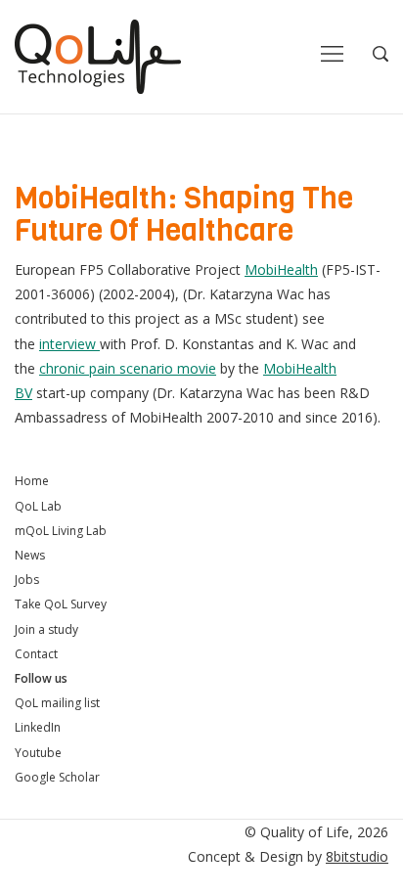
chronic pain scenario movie (127, 368)
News (30, 555)
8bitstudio (357, 856)
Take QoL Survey (61, 604)
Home (32, 480)
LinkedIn (38, 727)
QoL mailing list (57, 702)
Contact (36, 654)
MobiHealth (281, 269)
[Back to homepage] (98, 57)
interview (69, 344)
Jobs (27, 579)
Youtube (38, 752)
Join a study (46, 629)
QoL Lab (38, 506)
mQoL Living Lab (61, 530)
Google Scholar (57, 777)
